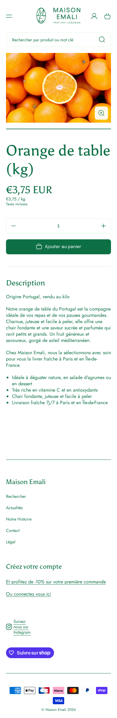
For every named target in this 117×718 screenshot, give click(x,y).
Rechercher (16, 496)
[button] (9, 16)
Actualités (14, 508)
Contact (13, 530)
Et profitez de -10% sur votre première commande (56, 581)
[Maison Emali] (58, 16)
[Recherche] (103, 39)
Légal (10, 541)
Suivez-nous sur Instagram (18, 626)
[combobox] (58, 39)
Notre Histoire (19, 519)
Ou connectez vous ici (28, 594)
